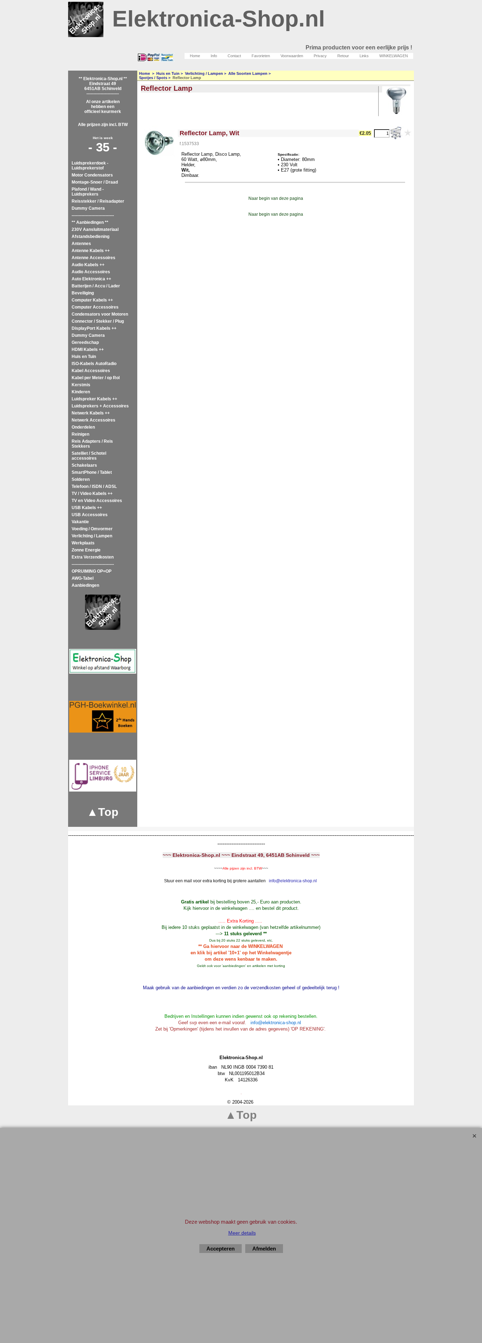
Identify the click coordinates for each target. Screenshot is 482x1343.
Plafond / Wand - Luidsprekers (88, 192)
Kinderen (81, 391)
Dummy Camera (88, 208)
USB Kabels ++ (87, 507)
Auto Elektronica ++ (91, 278)
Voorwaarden (292, 56)
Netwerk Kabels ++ (91, 413)
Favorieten (261, 56)
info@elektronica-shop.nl (293, 880)
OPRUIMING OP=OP (92, 571)
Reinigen (80, 434)
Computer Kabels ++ (92, 300)
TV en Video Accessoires (97, 500)
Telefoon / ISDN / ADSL (94, 486)
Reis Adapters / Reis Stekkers (92, 444)
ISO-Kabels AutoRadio (94, 363)
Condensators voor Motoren (100, 314)
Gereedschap (85, 342)
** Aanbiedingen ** (90, 222)
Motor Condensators (92, 175)
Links (364, 56)
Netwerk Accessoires (93, 420)
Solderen (81, 479)
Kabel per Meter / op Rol (96, 377)
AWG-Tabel (83, 578)
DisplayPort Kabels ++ (94, 328)
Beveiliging (83, 293)
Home (195, 56)
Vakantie (80, 521)
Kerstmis (81, 384)
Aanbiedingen (85, 585)
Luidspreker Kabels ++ (94, 398)
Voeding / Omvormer (92, 528)
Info (214, 56)
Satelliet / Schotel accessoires (89, 456)
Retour (343, 56)
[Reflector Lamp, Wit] (158, 143)
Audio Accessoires (91, 271)
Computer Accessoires (95, 307)
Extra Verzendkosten (93, 557)
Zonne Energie (86, 550)
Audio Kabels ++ (88, 264)
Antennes (81, 243)
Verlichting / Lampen (92, 535)
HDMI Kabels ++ (88, 349)
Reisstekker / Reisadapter (98, 201)
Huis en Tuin (84, 356)
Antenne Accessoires (93, 257)
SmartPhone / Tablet (92, 472)
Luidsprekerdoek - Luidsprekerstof (90, 166)
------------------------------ (93, 215)
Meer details (242, 1233)
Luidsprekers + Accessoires (100, 406)
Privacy (320, 56)
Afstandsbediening (90, 236)
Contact (234, 56)
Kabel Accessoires (91, 370)
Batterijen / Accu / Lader (96, 285)
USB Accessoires (90, 514)
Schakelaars (84, 465)
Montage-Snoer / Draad (95, 182)
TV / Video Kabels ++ (92, 493)
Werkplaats (83, 543)
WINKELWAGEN (393, 56)
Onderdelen (83, 427)
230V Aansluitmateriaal (95, 229)
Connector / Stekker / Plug (98, 321)
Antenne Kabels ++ (91, 250)
